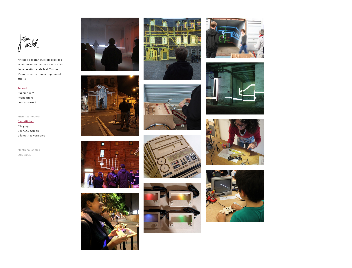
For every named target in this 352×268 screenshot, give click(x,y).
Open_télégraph (28, 130)
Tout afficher (26, 121)
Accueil (22, 88)
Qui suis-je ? (26, 93)
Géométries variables (31, 135)
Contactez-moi (27, 102)
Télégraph (24, 126)
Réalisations (26, 97)
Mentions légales (29, 149)
